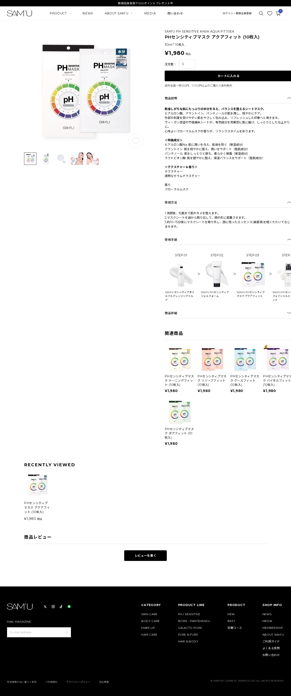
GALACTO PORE (190, 627)
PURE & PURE (188, 634)
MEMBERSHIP (272, 627)
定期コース (235, 627)
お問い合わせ (271, 655)
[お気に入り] (270, 13)
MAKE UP (148, 627)
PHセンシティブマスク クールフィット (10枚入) (244, 380)
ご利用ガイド (271, 641)
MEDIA (150, 13)
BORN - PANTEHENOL (194, 621)
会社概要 (104, 681)
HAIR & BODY (188, 641)
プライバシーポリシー (78, 681)
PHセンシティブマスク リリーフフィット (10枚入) (212, 380)
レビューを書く (146, 556)
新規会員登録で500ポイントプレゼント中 (145, 3)
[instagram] (53, 607)
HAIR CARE (149, 634)
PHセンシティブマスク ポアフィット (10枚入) (179, 433)
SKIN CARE (149, 614)
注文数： (171, 64)
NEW (231, 614)
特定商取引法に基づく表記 (22, 681)
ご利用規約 (51, 681)
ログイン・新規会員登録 (237, 13)
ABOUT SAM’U (273, 634)
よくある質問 (271, 648)
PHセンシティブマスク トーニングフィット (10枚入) (179, 380)
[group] (37, 496)
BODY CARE (150, 621)
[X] (45, 607)
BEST (231, 621)
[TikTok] (61, 607)
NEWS (87, 13)
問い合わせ (175, 13)
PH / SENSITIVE (189, 614)
